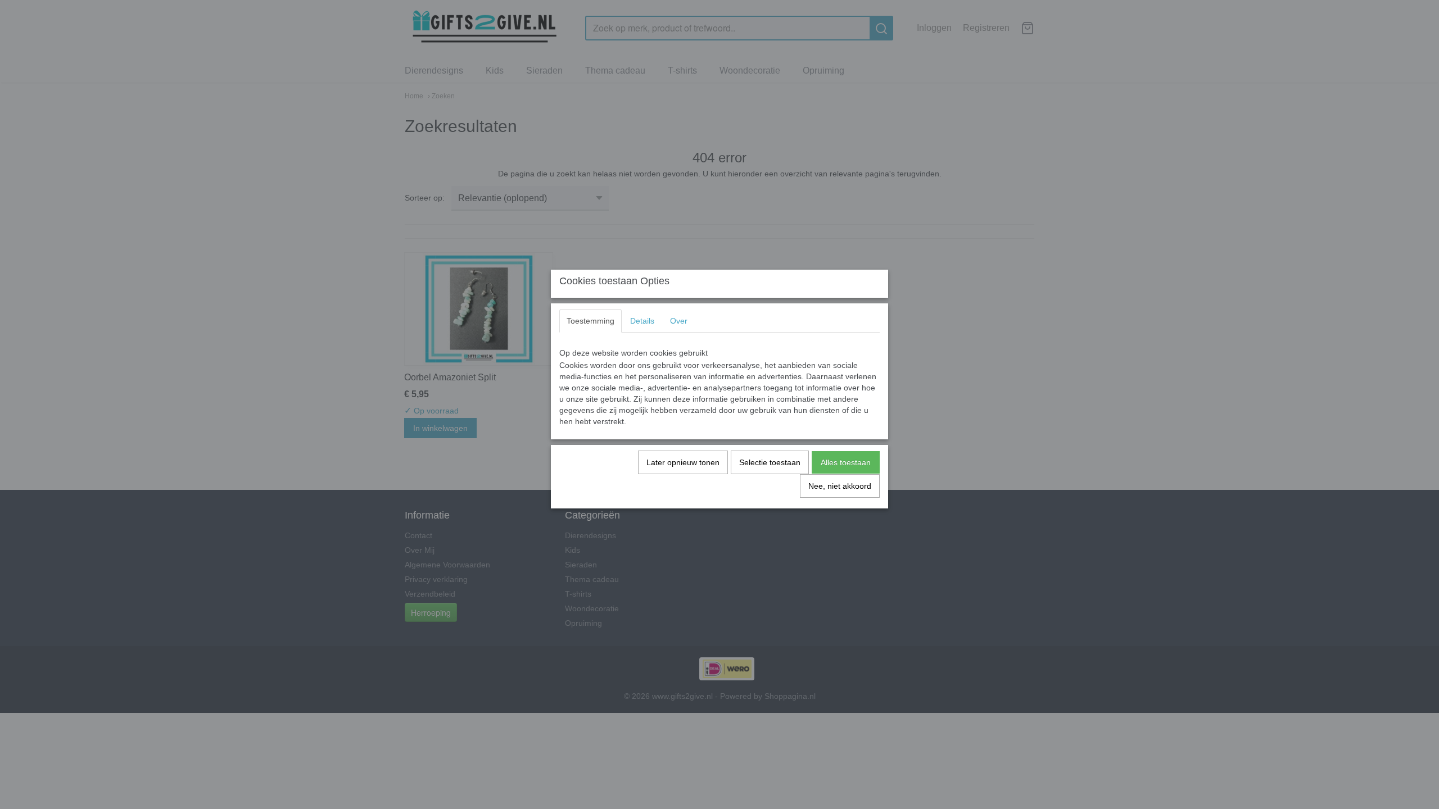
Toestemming (590, 320)
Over (678, 320)
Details (642, 320)
